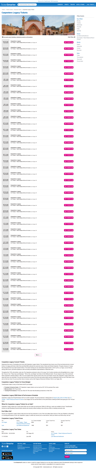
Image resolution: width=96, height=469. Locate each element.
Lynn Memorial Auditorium (23, 425)
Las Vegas (4, 422)
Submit (67, 456)
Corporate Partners (37, 445)
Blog (34, 452)
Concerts (60, 4)
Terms (50, 445)
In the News (35, 451)
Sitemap (51, 451)
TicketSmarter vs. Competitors (40, 448)
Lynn (3, 425)
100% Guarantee (21, 448)
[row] (38, 42)
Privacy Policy (52, 447)
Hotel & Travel (80, 4)
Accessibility (51, 450)
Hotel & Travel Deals (37, 450)
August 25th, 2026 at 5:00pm (61, 397)
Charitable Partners (37, 447)
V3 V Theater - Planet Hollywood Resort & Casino (23, 423)
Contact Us (19, 445)
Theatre (72, 4)
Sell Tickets (90, 4)
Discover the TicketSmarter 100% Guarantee (48, 1)
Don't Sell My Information (54, 448)
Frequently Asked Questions (23, 447)
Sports (67, 4)
